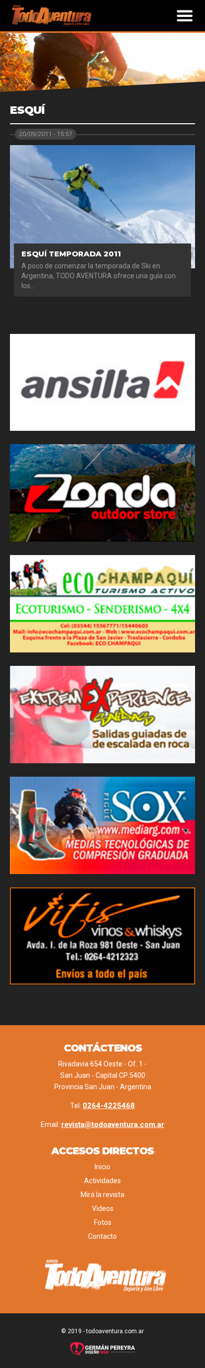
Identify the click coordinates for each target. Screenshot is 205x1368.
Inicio (102, 1167)
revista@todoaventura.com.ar (112, 1124)
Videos (102, 1208)
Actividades (102, 1181)
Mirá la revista (102, 1195)
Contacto (102, 1236)
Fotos (102, 1222)
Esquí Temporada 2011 (71, 253)
